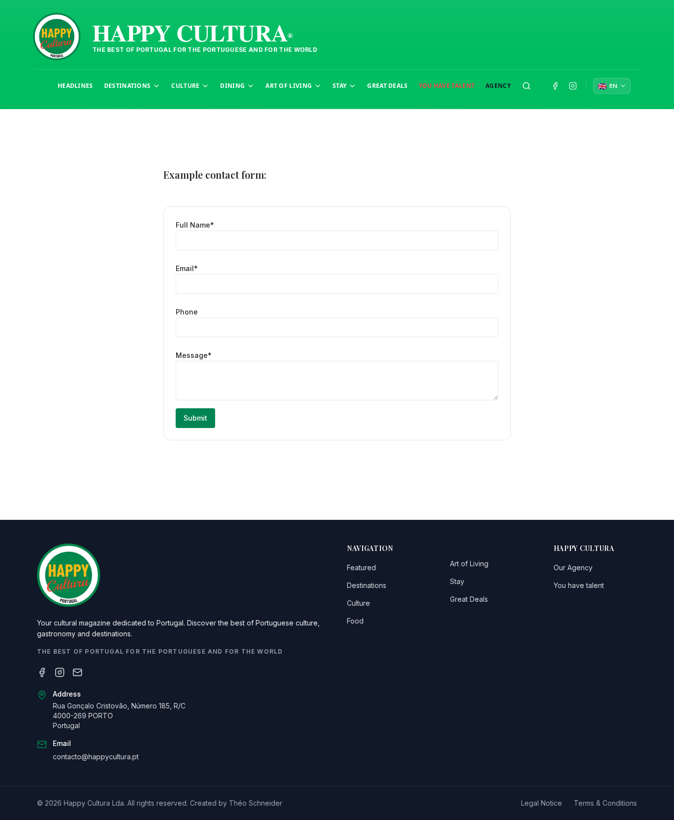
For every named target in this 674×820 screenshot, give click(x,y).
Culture (358, 603)
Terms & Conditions (605, 803)
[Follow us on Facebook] (555, 86)
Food (355, 621)
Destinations (366, 585)
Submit (195, 418)
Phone (187, 312)
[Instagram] (60, 672)
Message (194, 355)
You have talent (579, 585)
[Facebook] (42, 672)
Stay (457, 581)
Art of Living (469, 563)
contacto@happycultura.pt (96, 756)
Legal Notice (541, 803)
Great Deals (469, 599)
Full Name (195, 225)
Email (187, 268)
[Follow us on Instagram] (573, 86)
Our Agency (573, 567)
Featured (361, 567)
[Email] (77, 672)
